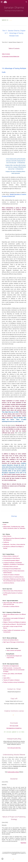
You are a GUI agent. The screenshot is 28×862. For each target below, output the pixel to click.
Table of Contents (6, 54)
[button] (1, 2)
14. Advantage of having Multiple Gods (10, 56)
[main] (14, 8)
